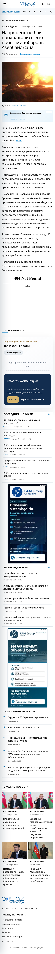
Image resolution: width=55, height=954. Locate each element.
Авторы (6, 932)
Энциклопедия (11, 11)
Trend (19, 140)
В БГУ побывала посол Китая (23, 727)
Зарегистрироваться (32, 399)
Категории (7, 928)
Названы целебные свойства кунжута (23, 607)
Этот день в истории (12, 936)
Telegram (23, 106)
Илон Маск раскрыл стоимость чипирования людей (20, 575)
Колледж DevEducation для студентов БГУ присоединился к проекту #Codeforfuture (28, 754)
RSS (3, 941)
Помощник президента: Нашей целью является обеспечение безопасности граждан (13, 876)
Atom (10, 941)
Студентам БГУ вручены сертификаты (28, 717)
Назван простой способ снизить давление (26, 598)
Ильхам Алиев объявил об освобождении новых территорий (13, 823)
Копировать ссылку (29, 54)
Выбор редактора (11, 924)
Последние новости (12, 919)
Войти (12, 399)
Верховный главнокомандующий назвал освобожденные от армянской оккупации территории (41, 828)
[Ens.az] (27, 4)
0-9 (24, 11)
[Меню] (5, 4)
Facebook (15, 106)
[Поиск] (43, 4)
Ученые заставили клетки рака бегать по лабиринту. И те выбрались (25, 587)
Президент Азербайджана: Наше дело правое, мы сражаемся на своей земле (40, 875)
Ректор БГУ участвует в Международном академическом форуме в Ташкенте (29, 769)
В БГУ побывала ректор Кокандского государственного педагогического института (23, 448)
